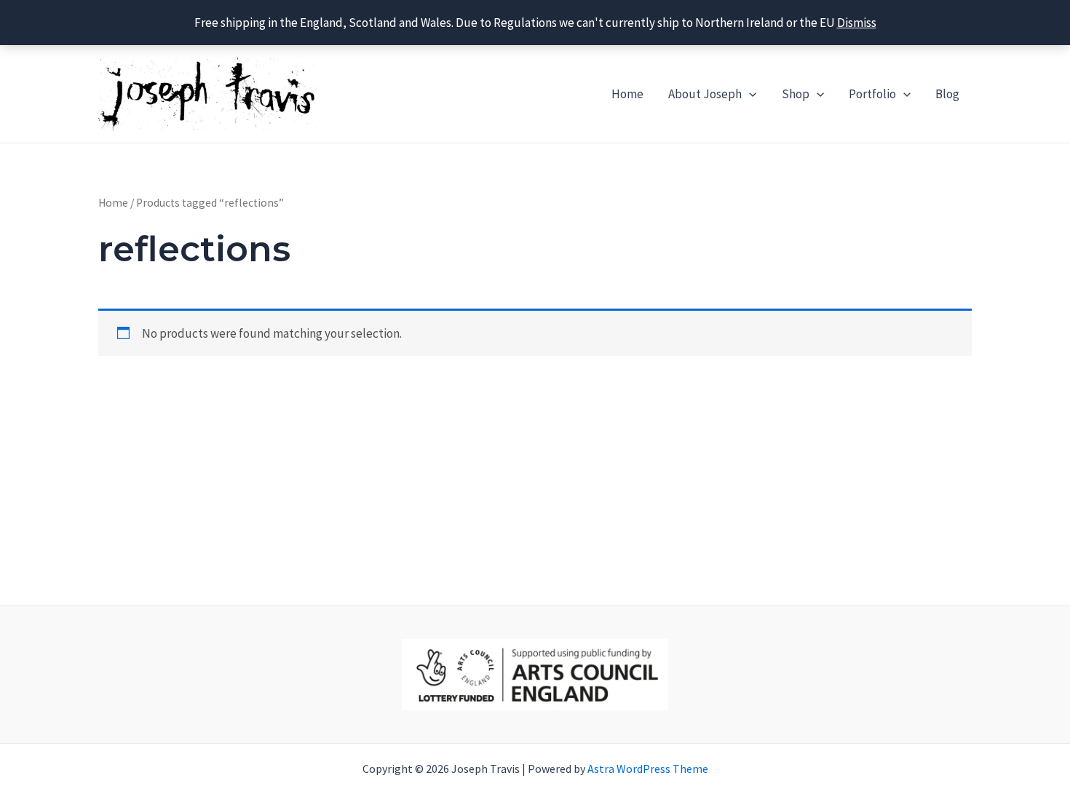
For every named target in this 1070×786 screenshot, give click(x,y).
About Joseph (705, 94)
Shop (795, 94)
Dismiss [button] (856, 23)
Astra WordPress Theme (647, 768)
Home (627, 94)
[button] (749, 94)
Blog (947, 94)
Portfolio (872, 94)
